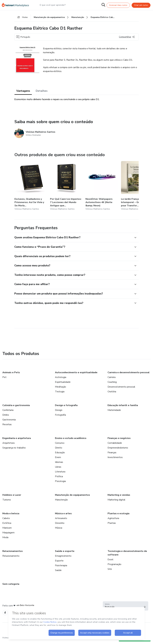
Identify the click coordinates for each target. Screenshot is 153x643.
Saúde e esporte (64, 551)
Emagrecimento (63, 556)
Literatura (60, 471)
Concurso (59, 443)
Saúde (58, 570)
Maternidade (114, 410)
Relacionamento (10, 556)
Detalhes (42, 91)
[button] (73, 237)
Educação (60, 452)
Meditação (60, 386)
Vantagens (23, 91)
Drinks (5, 415)
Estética (6, 523)
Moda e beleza (10, 513)
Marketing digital (116, 499)
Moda (5, 537)
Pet (4, 377)
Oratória (112, 391)
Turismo (6, 499)
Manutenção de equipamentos (72, 495)
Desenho (59, 523)
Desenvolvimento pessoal (121, 386)
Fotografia (60, 415)
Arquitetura (8, 443)
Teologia (59, 391)
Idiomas (59, 462)
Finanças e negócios (119, 438)
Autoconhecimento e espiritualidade (76, 372)
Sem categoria (10, 584)
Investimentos (115, 457)
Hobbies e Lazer (11, 495)
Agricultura (113, 518)
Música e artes (63, 513)
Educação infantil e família (123, 405)
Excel (110, 559)
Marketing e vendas (119, 495)
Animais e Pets (11, 372)
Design (58, 410)
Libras (58, 467)
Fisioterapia (61, 565)
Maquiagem (8, 532)
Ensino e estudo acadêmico (70, 438)
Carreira (111, 377)
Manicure (7, 527)
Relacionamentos (12, 551)
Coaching (112, 382)
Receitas (7, 424)
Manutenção (61, 499)
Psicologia (60, 481)
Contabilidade (115, 443)
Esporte (59, 560)
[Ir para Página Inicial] (17, 5)
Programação (114, 564)
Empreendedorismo (118, 447)
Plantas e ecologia (118, 513)
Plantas (112, 523)
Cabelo (6, 518)
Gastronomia (9, 419)
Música (58, 527)
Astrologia (60, 377)
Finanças (112, 452)
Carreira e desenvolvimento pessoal (129, 372)
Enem (58, 457)
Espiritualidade (63, 382)
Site (110, 569)
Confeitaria (7, 410)
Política (59, 476)
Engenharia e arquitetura (16, 438)
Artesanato (61, 518)
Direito (58, 447)
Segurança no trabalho (14, 447)
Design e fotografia (66, 405)
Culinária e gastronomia (16, 405)
